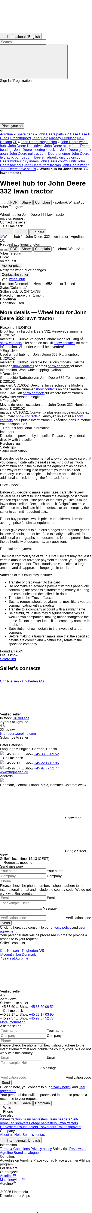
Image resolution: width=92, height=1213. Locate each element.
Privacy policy (41, 1149)
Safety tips (8, 659)
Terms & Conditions (15, 1149)
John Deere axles (57, 146)
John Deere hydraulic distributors (51, 157)
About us (6, 1135)
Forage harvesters (43, 1123)
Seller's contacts (34, 1135)
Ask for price (11, 265)
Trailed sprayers (69, 1127)
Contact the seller (15, 274)
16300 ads (21, 718)
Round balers (28, 1127)
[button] (46, 103)
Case (74, 134)
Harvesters (8, 1127)
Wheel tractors (11, 1119)
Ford (44, 138)
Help (18, 1135)
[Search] (34, 62)
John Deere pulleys (24, 153)
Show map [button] (73, 818)
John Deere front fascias (42, 165)
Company (54, 876)
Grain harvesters (36, 1119)
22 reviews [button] (8, 730)
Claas (4, 138)
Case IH (85, 134)
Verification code (78, 918)
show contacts (11, 343)
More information (12, 1022)
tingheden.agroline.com (18, 733)
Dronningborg (20, 138)
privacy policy (60, 927)
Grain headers (60, 1119)
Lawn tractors (68, 1123)
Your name (55, 871)
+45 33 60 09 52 (46, 754)
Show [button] (29, 754)
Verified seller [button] (11, 714)
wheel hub (17, 279)
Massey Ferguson (62, 138)
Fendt (36, 138)
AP (66, 134)
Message (50, 908)
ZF (15, 142)
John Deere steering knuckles (36, 149)
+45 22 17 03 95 (46, 763)
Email (51, 898)
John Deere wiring (75, 165)
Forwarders (48, 1127)
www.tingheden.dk (14, 772)
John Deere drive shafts (18, 169)
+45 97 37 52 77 (46, 768)
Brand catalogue (26, 1153)
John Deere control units (58, 161)
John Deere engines (55, 153)
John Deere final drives (25, 146)
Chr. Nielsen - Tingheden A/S (22, 681)
